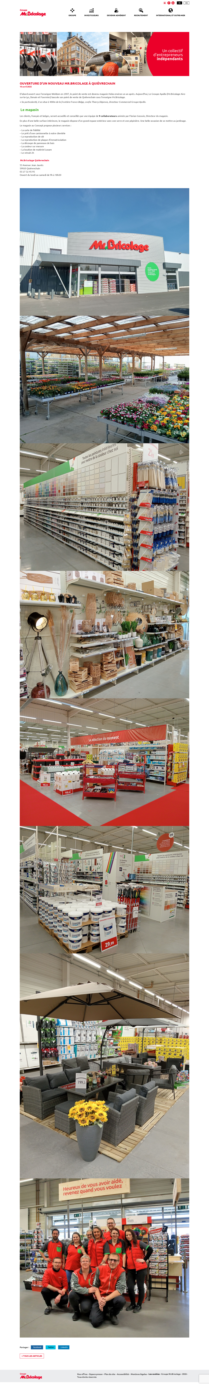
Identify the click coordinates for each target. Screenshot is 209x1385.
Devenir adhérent (116, 15)
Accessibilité (123, 1374)
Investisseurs (91, 15)
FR (179, 3)
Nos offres (82, 1374)
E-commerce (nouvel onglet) (164, 2)
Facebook (37, 1347)
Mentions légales (139, 1374)
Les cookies (154, 1374)
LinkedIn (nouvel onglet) (172, 2)
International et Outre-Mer (170, 15)
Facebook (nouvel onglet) (168, 2)
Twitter (51, 1347)
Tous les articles (32, 1356)
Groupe (72, 15)
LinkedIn (64, 1347)
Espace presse (96, 1374)
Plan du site (109, 1374)
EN (186, 3)
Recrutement (141, 15)
